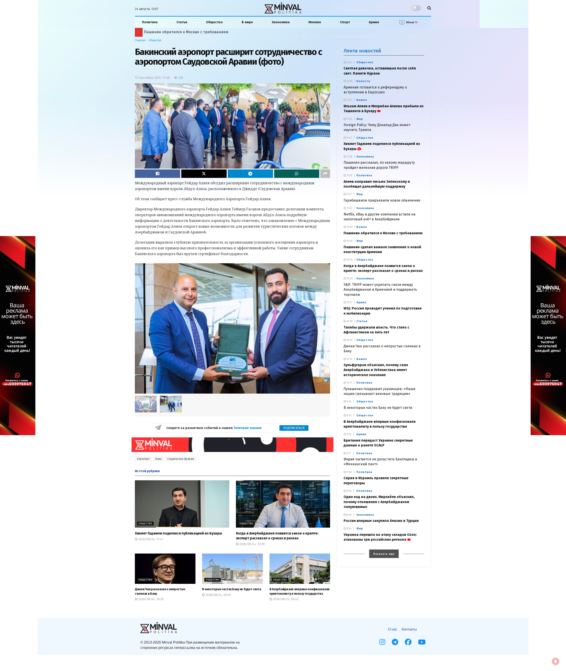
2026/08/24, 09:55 (218, 595)
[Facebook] (408, 642)
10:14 (349, 359)
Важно (361, 100)
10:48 (349, 240)
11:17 (349, 194)
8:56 (349, 490)
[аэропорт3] (171, 404)
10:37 (349, 302)
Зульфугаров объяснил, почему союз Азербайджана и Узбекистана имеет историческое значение (376, 370)
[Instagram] (382, 642)
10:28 (349, 321)
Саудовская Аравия (180, 458)
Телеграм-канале (247, 428)
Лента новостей (362, 51)
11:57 (349, 100)
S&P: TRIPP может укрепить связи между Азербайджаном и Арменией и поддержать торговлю (380, 290)
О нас (392, 629)
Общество (214, 22)
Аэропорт (143, 458)
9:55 (348, 401)
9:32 (348, 434)
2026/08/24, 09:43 (285, 599)
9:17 (348, 453)
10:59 (349, 227)
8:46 (349, 514)
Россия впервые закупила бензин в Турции (381, 521)
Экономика (281, 22)
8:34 (348, 528)
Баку (158, 458)
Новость (363, 81)
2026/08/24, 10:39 (252, 544)
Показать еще (384, 554)
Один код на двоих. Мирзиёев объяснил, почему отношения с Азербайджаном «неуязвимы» (225, 32)
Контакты (409, 629)
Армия (374, 22)
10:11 (349, 382)
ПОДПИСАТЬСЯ (294, 428)
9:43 (348, 415)
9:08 (349, 472)
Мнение (314, 22)
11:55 (349, 119)
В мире (247, 22)
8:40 (349, 62)
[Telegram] (395, 642)
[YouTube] (422, 642)
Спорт (345, 22)
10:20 (349, 340)
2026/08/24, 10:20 (151, 599)
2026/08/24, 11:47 (150, 539)
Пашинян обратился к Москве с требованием (383, 233)
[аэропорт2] (232, 328)
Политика (150, 22)
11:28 (349, 156)
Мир (359, 119)
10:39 (349, 259)
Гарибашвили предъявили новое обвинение (382, 200)
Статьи (181, 22)
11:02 (349, 208)
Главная (140, 40)
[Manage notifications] (555, 661)
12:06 (349, 81)
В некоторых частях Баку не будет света (231, 589)
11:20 (349, 175)
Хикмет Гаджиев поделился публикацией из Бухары (178, 533)
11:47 (349, 137)
